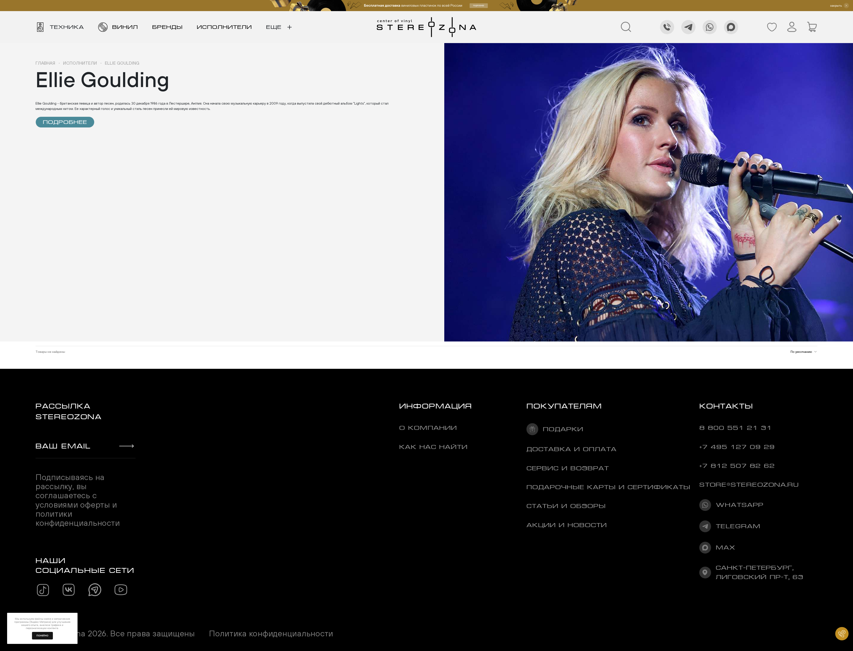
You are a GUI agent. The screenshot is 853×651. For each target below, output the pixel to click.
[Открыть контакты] (842, 633)
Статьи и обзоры (566, 506)
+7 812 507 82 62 (737, 466)
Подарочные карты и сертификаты (608, 487)
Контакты (726, 406)
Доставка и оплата (571, 449)
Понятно (42, 635)
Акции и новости (566, 525)
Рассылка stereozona (69, 411)
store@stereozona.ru (749, 485)
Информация (435, 406)
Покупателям (564, 406)
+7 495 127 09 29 (737, 447)
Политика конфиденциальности (271, 633)
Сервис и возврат (567, 468)
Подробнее (65, 122)
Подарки (563, 429)
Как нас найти (433, 447)
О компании (428, 428)
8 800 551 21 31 (735, 428)
